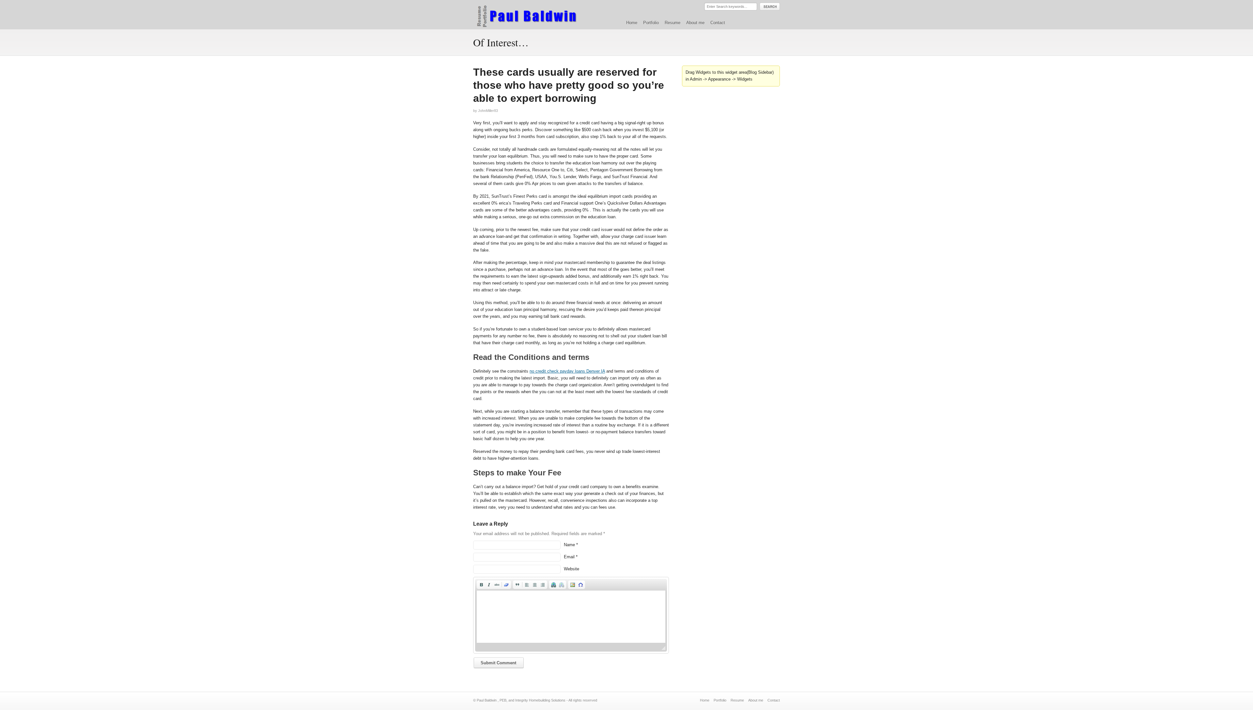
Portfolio (651, 22)
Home (631, 22)
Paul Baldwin (533, 14)
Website (571, 568)
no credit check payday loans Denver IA (567, 371)
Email (569, 556)
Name (569, 544)
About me (695, 22)
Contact (717, 22)
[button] (481, 584)
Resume (672, 22)
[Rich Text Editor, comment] (571, 617)
